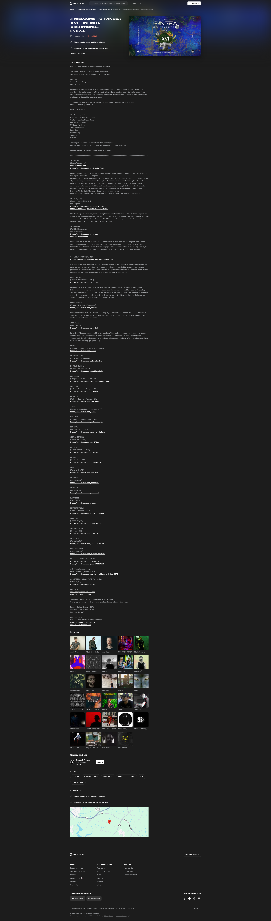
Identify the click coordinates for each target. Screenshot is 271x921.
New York (101, 868)
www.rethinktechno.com (80, 594)
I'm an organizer (77, 868)
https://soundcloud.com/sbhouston (85, 282)
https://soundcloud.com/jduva (83, 412)
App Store (79, 898)
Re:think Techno (79, 31)
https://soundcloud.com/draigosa (84, 391)
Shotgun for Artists (78, 871)
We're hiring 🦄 (76, 878)
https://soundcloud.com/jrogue (83, 503)
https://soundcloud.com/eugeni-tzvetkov (87, 554)
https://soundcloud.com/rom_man (84, 401)
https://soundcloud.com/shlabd (83, 584)
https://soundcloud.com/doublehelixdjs (86, 371)
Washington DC (103, 871)
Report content (130, 875)
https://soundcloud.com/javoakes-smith (87, 543)
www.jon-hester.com (79, 237)
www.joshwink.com (78, 165)
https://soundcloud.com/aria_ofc (84, 472)
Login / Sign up (194, 3)
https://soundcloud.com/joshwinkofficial (87, 168)
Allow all (174, 913)
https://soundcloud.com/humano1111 (85, 462)
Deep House (108, 777)
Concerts (74, 885)
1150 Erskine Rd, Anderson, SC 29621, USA (91, 802)
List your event (191, 855)
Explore (136, 3)
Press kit (73, 875)
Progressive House (126, 777)
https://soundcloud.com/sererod (83, 308)
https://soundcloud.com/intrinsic (84, 452)
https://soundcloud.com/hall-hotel (84, 561)
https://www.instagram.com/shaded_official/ (89, 209)
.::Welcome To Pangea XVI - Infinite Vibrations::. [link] (138, 9)
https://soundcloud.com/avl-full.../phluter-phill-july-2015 (94, 574)
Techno (76, 777)
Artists (73, 881)
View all (100, 885)
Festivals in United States (109, 9)
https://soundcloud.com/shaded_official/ (87, 206)
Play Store (95, 898)
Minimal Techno (91, 777)
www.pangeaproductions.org (82, 592)
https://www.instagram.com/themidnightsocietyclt (91, 259)
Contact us (128, 871)
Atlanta (100, 878)
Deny (197, 913)
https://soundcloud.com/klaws (83, 351)
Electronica (78, 782)
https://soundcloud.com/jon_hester (85, 234)
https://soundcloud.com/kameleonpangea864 (89, 381)
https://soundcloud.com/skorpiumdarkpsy (87, 432)
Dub (141, 777)
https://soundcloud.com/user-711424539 (87, 564)
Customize (185, 913)
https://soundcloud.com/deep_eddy (85, 523)
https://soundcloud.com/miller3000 (85, 533)
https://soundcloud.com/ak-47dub (84, 442)
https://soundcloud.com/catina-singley (86, 422)
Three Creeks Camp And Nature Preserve (91, 796)
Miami (99, 875)
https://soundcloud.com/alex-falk (84, 328)
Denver (100, 881)
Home (72, 9)
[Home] (77, 3)
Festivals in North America (87, 9)
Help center (129, 868)
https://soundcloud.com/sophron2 (84, 483)
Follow (100, 762)
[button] (100, 762)
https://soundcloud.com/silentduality (86, 361)
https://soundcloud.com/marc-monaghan (87, 513)
